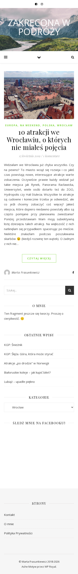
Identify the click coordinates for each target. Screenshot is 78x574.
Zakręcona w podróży (39, 27)
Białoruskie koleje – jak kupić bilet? (27, 372)
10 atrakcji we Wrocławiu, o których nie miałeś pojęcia (39, 139)
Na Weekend (30, 125)
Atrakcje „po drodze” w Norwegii (26, 363)
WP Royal (50, 566)
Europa (11, 125)
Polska (49, 125)
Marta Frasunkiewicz (26, 272)
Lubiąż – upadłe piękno (19, 382)
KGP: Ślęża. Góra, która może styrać (28, 354)
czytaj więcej (39, 258)
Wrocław (65, 125)
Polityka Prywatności (18, 533)
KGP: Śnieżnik (13, 345)
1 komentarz (51, 156)
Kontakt (9, 515)
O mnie (9, 524)
